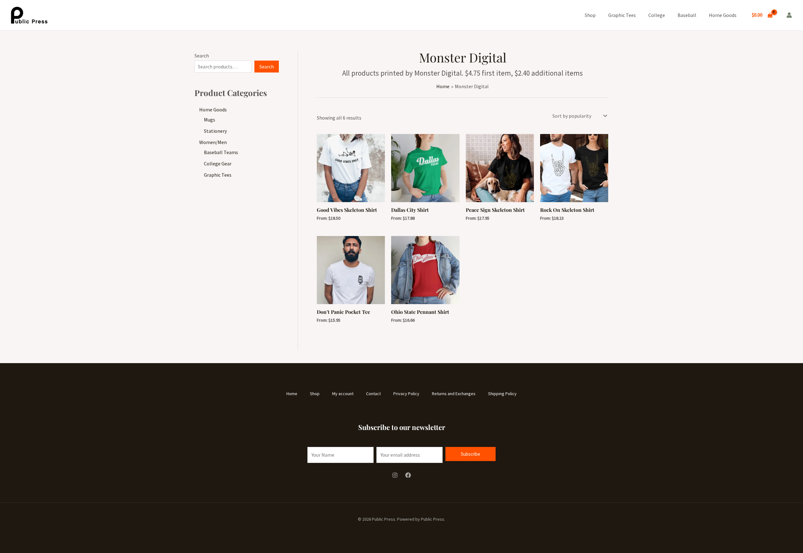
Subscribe (470, 454)
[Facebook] (408, 475)
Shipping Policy (502, 393)
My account (343, 393)
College (656, 15)
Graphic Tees (622, 15)
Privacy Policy (406, 393)
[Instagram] (395, 475)
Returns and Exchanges (454, 393)
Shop (590, 15)
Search (201, 55)
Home (291, 393)
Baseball (687, 15)
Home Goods (723, 15)
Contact (373, 393)
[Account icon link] (789, 15)
